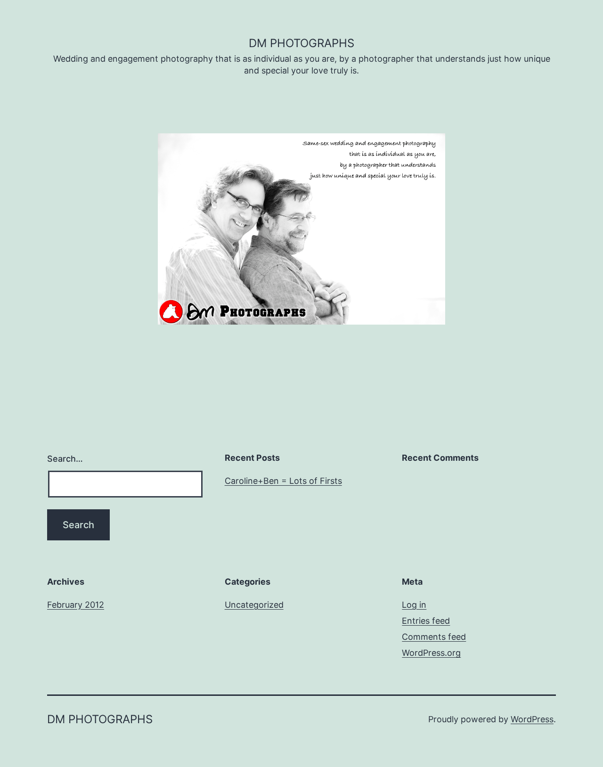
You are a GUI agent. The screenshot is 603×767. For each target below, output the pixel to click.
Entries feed (426, 621)
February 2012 (75, 605)
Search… (65, 459)
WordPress (532, 719)
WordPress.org (431, 653)
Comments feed (434, 637)
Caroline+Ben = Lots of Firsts (283, 481)
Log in (414, 605)
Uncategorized (254, 605)
